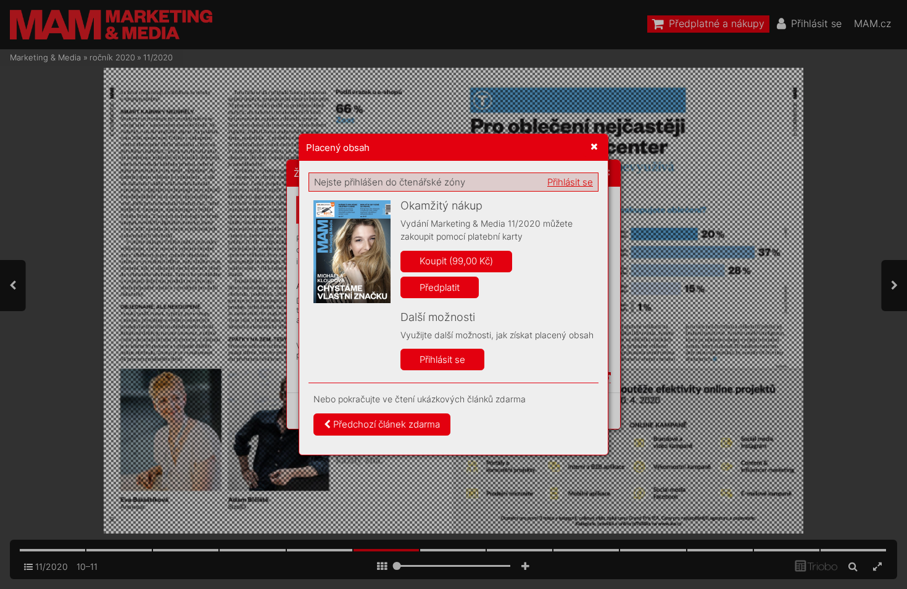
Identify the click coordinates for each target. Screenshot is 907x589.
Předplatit (440, 287)
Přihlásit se (570, 182)
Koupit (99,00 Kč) (456, 261)
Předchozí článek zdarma (385, 424)
